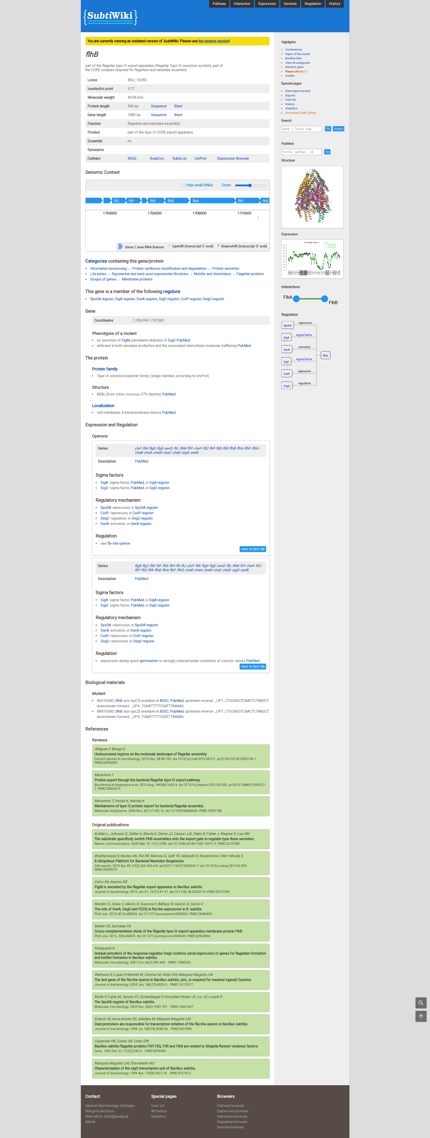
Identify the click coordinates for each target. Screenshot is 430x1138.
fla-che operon (119, 543)
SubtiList (179, 158)
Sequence (159, 106)
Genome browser (230, 1127)
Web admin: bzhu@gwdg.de (107, 1116)
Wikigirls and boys (99, 1111)
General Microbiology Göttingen (110, 1106)
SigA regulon (125, 299)
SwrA (105, 524)
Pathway (219, 4)
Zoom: (226, 185)
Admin (90, 1122)
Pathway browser (230, 1106)
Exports (290, 95)
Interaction (242, 4)
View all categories (297, 62)
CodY (105, 513)
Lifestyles (98, 274)
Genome (290, 4)
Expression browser (233, 1111)
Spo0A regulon (101, 299)
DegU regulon (213, 299)
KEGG (132, 158)
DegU (105, 518)
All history (159, 1111)
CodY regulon (191, 299)
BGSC (164, 701)
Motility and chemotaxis (212, 274)
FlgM (126, 340)
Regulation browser (232, 1122)
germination (149, 661)
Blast (178, 106)
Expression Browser (233, 158)
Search (338, 128)
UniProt (200, 158)
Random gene (294, 67)
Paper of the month (297, 54)
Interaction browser (232, 1116)
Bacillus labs (293, 58)
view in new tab (253, 549)
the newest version (214, 41)
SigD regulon (169, 299)
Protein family (105, 369)
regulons (171, 291)
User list (290, 99)
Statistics (291, 108)
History (334, 4)
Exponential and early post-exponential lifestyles (150, 274)
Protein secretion (225, 268)
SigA (104, 482)
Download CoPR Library (300, 113)
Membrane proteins (137, 279)
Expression (267, 4)
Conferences (293, 49)
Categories (96, 261)
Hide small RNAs (199, 185)
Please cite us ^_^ (296, 71)
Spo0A (106, 507)
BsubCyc (157, 158)
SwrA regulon (146, 299)
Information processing (108, 268)
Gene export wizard (297, 91)
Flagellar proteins (250, 274)
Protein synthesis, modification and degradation (169, 268)
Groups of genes (103, 279)
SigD (172, 340)
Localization (103, 405)
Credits (290, 75)
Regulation (313, 4)
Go (328, 128)
